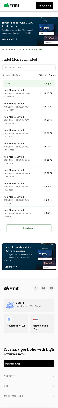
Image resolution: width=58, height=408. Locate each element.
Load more (29, 228)
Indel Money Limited (13, 90)
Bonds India (16, 49)
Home (5, 49)
